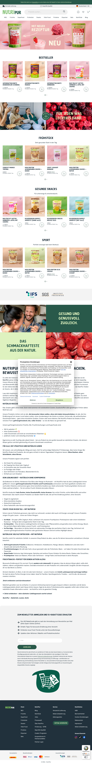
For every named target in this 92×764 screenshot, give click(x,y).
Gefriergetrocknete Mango (32, 84)
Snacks (38, 17)
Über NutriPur (39, 723)
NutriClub (79, 17)
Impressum (78, 723)
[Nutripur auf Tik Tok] (80, 737)
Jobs (36, 717)
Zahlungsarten (57, 717)
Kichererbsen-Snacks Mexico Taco (55, 219)
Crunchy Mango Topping (9, 168)
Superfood (21, 17)
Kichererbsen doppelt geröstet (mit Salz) (77, 219)
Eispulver (65, 17)
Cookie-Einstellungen (81, 717)
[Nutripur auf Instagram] (76, 737)
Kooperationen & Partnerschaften (40, 737)
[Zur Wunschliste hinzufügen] (20, 63)
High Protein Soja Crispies (53, 270)
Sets (71, 17)
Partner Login (39, 742)
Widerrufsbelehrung (59, 714)
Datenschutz (79, 720)
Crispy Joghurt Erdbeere (52, 168)
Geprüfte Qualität (40, 730)
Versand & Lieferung (59, 710)
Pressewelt (38, 720)
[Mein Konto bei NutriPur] (78, 12)
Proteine (56, 17)
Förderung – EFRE (40, 727)
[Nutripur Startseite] (9, 707)
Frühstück (30, 17)
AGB (76, 710)
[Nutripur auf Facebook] (84, 737)
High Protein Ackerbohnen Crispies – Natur (77, 169)
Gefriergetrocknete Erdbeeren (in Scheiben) (11, 84)
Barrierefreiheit (79, 714)
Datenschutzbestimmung (45, 656)
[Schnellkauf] (19, 89)
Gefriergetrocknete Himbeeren (54, 84)
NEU (5, 17)
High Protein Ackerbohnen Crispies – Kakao (33, 169)
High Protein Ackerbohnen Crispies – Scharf (77, 271)
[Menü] (89, 746)
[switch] (86, 757)
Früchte (12, 17)
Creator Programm (41, 733)
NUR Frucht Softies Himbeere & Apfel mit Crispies (76, 85)
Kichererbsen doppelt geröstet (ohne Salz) (33, 219)
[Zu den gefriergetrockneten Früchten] (46, 35)
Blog (86, 17)
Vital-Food (47, 17)
